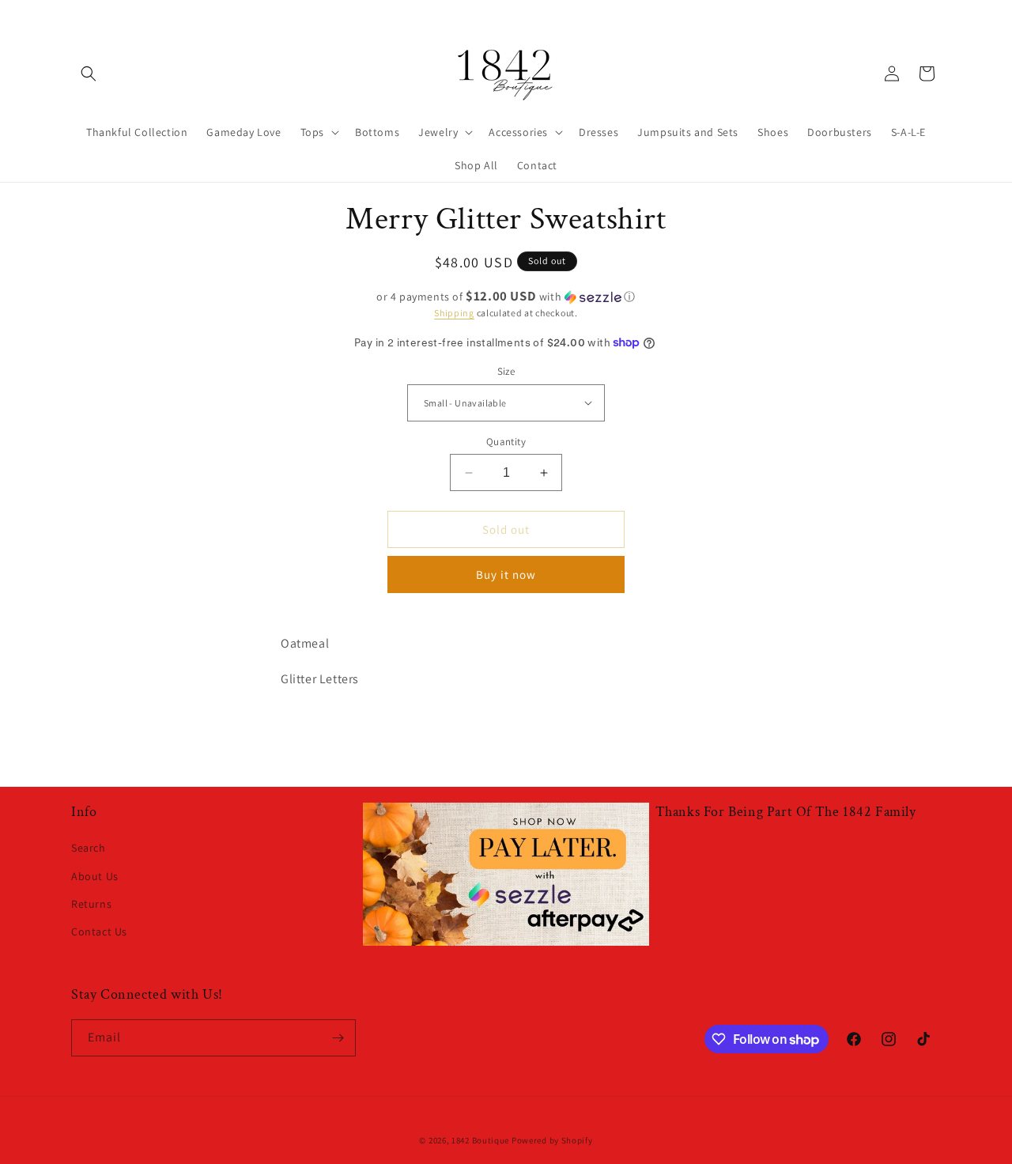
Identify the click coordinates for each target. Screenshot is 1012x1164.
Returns (91, 904)
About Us (95, 876)
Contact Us (99, 931)
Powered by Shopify (552, 1140)
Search (88, 848)
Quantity (506, 441)
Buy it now (506, 574)
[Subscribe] (337, 1037)
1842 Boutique (480, 1140)
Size (506, 371)
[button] (88, 73)
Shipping (454, 313)
